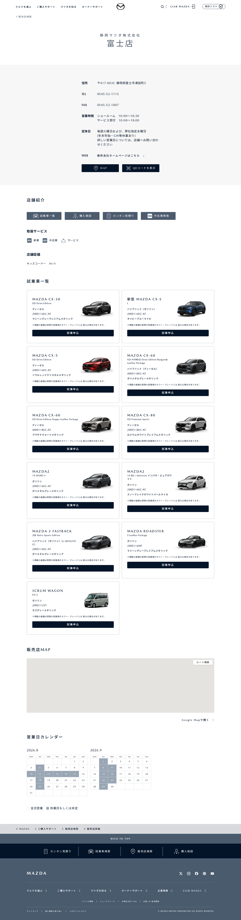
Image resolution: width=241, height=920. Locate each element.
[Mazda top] (120, 6)
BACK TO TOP (121, 838)
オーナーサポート (92, 7)
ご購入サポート (46, 7)
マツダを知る (69, 7)
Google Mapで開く (195, 720)
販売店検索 (25, 17)
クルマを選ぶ (23, 7)
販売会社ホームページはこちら (118, 155)
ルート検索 (202, 662)
